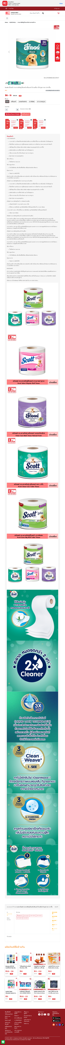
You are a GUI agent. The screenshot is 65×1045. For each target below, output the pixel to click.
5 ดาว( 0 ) (26, 915)
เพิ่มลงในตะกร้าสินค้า (13, 114)
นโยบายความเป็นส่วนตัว (27, 1020)
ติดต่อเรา (16, 1015)
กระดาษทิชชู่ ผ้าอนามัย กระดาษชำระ (27, 22)
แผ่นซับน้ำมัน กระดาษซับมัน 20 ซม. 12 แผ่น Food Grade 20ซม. (53, 967)
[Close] (1, 3)
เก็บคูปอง (15, 127)
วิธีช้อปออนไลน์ (9, 1014)
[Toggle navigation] (7, 18)
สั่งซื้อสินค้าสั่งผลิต (8, 1027)
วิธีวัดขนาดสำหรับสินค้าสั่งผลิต (8, 1032)
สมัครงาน (26, 1023)
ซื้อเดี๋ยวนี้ (26, 114)
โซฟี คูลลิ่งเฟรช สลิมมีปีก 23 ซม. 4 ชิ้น (25, 967)
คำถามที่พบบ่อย (18, 1018)
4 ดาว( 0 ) (32, 915)
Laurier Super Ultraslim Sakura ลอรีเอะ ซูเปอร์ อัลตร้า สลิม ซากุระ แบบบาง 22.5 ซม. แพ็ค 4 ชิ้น (11, 992)
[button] (7, 8)
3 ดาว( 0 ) (39, 915)
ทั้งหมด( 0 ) (19, 915)
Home (6, 22)
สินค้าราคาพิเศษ (7, 1017)
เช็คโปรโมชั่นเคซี (7, 1023)
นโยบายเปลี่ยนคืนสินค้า (18, 1023)
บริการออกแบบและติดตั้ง (18, 1031)
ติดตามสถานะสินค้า (17, 1027)
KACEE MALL (13, 22)
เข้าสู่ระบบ (56, 8)
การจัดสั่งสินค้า (18, 1020)
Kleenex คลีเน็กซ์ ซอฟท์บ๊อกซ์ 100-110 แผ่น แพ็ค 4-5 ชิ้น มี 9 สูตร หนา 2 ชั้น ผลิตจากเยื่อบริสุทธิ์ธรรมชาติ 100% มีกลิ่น (11, 967)
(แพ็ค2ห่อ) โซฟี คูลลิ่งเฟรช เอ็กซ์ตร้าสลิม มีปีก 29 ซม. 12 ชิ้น (25, 992)
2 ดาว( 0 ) (19, 918)
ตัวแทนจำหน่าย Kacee (28, 1016)
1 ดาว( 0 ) (25, 918)
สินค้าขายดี (8, 1020)
